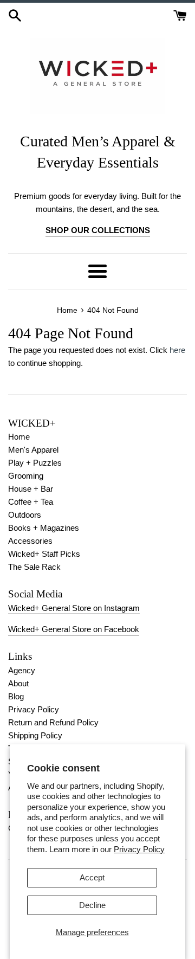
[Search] (15, 14)
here (177, 350)
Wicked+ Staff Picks (44, 553)
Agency (21, 670)
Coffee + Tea (30, 501)
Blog (16, 696)
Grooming (25, 475)
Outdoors (24, 514)
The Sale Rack (34, 566)
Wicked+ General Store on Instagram (74, 608)
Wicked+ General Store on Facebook (73, 629)
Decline (92, 905)
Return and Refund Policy (53, 722)
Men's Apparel (33, 449)
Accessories (30, 540)
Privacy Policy (139, 849)
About (18, 683)
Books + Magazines (43, 527)
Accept (92, 877)
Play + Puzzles (35, 462)
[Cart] (180, 14)
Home (19, 436)
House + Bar (30, 488)
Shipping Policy (35, 735)
